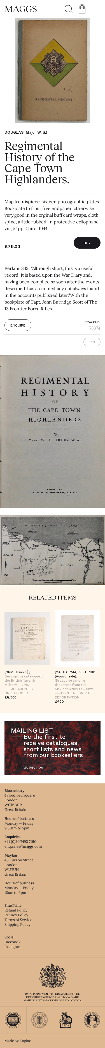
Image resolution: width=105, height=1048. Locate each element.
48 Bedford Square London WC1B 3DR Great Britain (19, 802)
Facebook (12, 942)
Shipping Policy (17, 924)
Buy (87, 242)
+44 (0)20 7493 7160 (20, 841)
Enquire (17, 325)
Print (92, 342)
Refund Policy (15, 910)
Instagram (13, 946)
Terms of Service (18, 919)
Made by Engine (17, 1040)
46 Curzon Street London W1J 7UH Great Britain (18, 867)
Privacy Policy (16, 915)
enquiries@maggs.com (23, 846)
